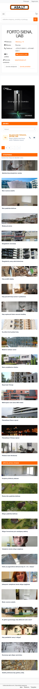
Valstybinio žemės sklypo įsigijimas (12, 549)
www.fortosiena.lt (20, 60)
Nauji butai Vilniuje (7, 385)
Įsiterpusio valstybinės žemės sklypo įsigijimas (16, 584)
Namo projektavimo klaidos (10, 367)
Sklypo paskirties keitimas (9, 514)
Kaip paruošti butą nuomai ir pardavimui (14, 296)
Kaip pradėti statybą (8, 279)
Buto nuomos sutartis (8, 191)
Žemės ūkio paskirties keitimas (11, 496)
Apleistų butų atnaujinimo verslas (12, 173)
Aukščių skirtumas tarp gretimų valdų (13, 673)
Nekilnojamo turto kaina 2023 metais (12, 402)
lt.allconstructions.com (8, 685)
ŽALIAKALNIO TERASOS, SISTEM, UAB (17, 135)
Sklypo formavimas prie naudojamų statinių (15, 531)
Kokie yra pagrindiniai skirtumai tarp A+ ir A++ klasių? (18, 567)
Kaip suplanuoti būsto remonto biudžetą (14, 314)
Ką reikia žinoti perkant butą (10, 332)
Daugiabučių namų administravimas (12, 261)
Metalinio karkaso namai (9, 349)
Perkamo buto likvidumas (9, 455)
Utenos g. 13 (19, 42)
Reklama (26, 687)
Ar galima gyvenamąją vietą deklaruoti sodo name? (17, 620)
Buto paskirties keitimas (9, 208)
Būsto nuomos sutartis (8, 602)
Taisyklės (33, 687)
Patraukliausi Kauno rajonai (10, 420)
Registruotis (35, 1)
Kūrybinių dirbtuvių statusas (10, 478)
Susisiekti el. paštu (22, 54)
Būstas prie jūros (7, 226)
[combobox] (19, 129)
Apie (21, 687)
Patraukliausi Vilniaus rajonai (10, 438)
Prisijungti (26, 1)
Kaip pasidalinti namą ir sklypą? (11, 637)
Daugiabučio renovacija (9, 243)
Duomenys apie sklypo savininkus (12, 655)
